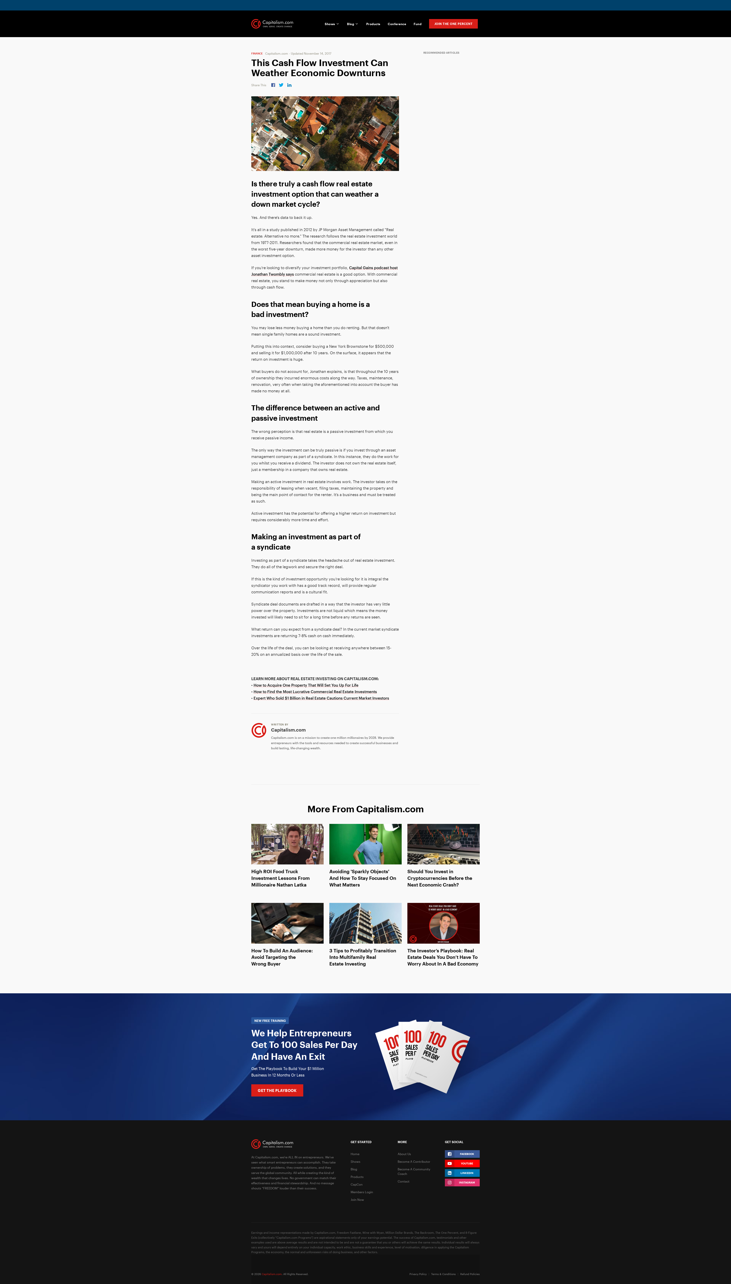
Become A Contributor (414, 1161)
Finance (257, 53)
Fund (417, 24)
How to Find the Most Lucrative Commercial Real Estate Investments (315, 691)
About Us (404, 1154)
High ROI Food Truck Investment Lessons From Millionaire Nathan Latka (280, 878)
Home (355, 1154)
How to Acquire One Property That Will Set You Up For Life (306, 685)
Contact (403, 1181)
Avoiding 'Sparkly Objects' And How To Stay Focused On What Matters (362, 878)
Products (373, 24)
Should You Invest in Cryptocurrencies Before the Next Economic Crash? (439, 878)
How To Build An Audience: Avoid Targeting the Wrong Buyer (282, 957)
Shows (330, 24)
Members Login (362, 1192)
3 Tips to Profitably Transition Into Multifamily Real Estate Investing (362, 957)
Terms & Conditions (443, 1274)
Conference (397, 24)
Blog (350, 24)
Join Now (357, 1199)
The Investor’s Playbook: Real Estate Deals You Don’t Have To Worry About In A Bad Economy (442, 957)
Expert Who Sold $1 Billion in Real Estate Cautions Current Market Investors (321, 698)
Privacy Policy (418, 1274)
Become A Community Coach (414, 1171)
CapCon (357, 1184)
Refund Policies (470, 1274)
